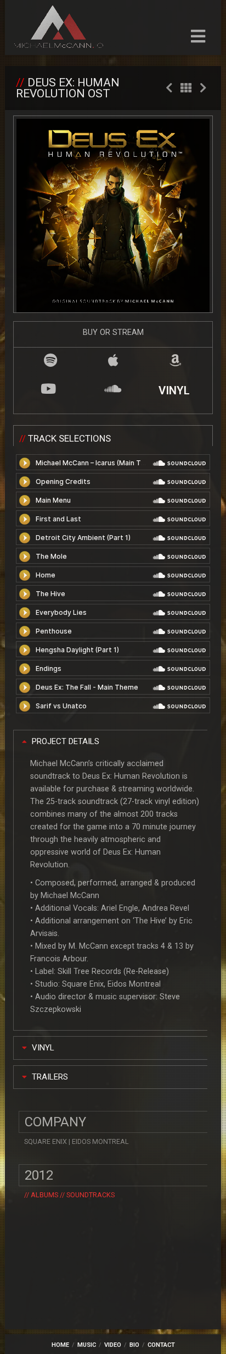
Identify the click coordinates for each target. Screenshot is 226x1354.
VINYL (174, 390)
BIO (134, 1345)
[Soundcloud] (113, 388)
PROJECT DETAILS (65, 741)
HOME (60, 1345)
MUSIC (86, 1345)
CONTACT (161, 1345)
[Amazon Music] (176, 360)
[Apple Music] (113, 360)
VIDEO (112, 1345)
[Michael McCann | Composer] (58, 28)
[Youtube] (48, 388)
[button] (110, 741)
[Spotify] (51, 360)
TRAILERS (50, 1077)
